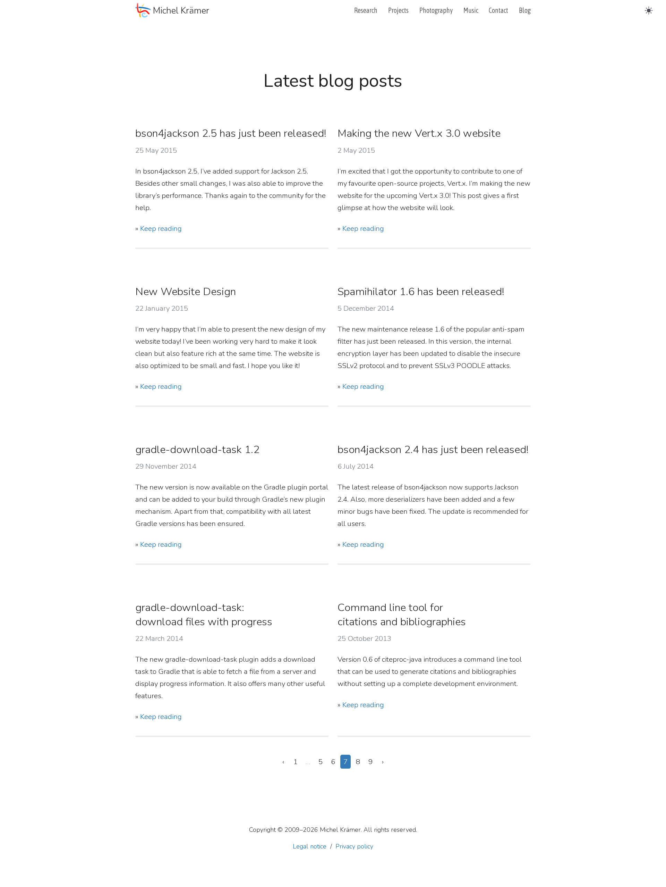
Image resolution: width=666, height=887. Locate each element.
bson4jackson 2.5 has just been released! (230, 133)
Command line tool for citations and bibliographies (402, 614)
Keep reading (161, 228)
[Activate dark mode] (649, 11)
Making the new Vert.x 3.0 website (419, 133)
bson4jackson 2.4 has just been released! (433, 449)
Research (365, 10)
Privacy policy (354, 846)
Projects (398, 10)
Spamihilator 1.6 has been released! (421, 291)
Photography (436, 10)
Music (470, 10)
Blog (525, 10)
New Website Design (185, 291)
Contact (498, 10)
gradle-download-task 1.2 (197, 449)
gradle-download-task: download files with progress (203, 614)
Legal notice (309, 846)
